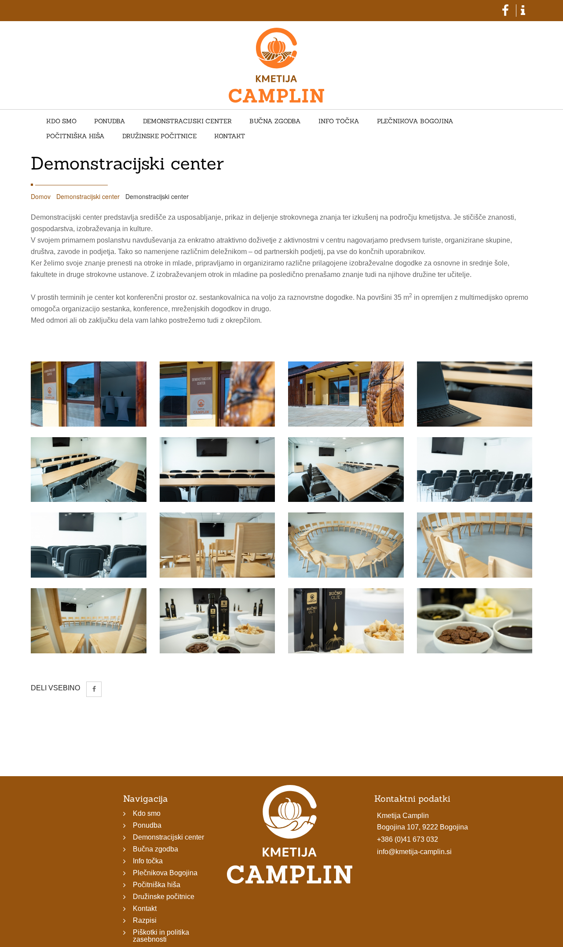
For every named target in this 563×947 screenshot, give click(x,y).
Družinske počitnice (79, 136)
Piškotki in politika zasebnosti (161, 936)
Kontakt (140, 136)
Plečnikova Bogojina (367, 121)
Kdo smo (57, 121)
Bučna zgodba (244, 121)
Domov (41, 196)
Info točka (299, 121)
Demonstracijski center (165, 121)
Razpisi (145, 920)
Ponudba (96, 121)
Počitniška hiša (443, 121)
